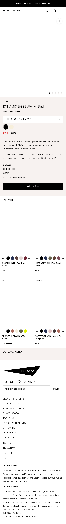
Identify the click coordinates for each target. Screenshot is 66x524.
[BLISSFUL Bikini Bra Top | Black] (16, 229)
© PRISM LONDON (12, 513)
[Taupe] (21, 258)
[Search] (47, 10)
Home (5, 101)
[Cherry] (58, 258)
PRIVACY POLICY (11, 403)
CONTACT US (9, 432)
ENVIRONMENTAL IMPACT (16, 423)
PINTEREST (8, 453)
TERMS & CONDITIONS (14, 408)
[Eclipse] (12, 258)
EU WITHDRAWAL (11, 413)
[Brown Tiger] (16, 258)
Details (7, 165)
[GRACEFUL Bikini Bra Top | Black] (16, 302)
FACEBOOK (9, 437)
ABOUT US (8, 418)
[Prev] (3, 258)
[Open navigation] (61, 10)
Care (6, 173)
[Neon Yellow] (25, 331)
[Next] (29, 258)
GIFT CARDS (9, 428)
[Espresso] (54, 258)
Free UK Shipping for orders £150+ (33, 3)
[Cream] (11, 127)
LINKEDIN (7, 458)
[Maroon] (25, 258)
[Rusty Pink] (12, 331)
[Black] (5, 127)
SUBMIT (57, 389)
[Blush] (50, 331)
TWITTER (7, 442)
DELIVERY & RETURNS (13, 399)
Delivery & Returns (14, 177)
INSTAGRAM (9, 448)
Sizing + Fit (9, 169)
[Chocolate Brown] (54, 331)
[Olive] (50, 258)
